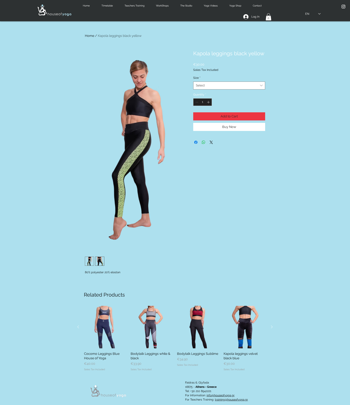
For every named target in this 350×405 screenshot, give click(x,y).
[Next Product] (271, 326)
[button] (110, 5)
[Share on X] (211, 142)
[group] (175, 338)
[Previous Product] (78, 326)
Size (197, 77)
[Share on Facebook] (195, 142)
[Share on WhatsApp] (203, 142)
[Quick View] (105, 327)
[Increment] (208, 102)
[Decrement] (196, 102)
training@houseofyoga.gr (231, 399)
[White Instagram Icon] (343, 6)
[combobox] (229, 85)
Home (89, 36)
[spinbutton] (202, 102)
